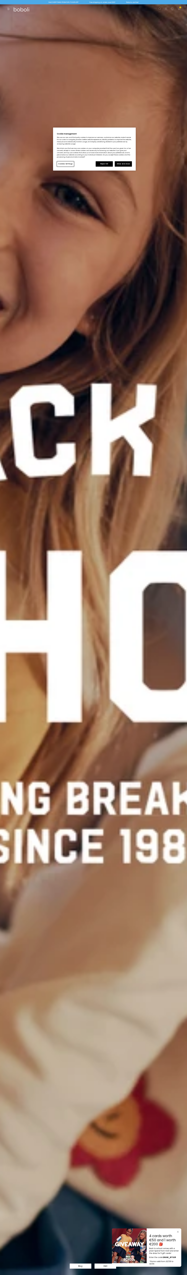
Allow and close (123, 164)
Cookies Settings (65, 164)
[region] (94, 149)
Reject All (104, 164)
